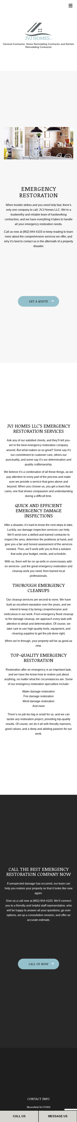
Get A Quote (38, 301)
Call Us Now (39, 964)
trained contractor (56, 534)
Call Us (19, 1116)
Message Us (58, 1116)
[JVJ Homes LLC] (38, 30)
